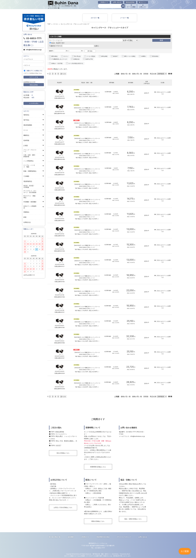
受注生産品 (155, 56)
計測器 (25, 145)
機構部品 (26, 135)
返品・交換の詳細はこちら (133, 519)
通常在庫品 (54, 56)
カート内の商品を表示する (75, 63)
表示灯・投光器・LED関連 (29, 186)
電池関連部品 (27, 181)
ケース (25, 130)
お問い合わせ (117, 2)
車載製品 (26, 212)
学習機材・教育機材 (29, 202)
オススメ (65, 56)
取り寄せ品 (77, 56)
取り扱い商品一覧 (54, 537)
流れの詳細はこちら (63, 453)
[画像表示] (169, 74)
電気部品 (26, 115)
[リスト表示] (171, 74)
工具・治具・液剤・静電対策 (29, 155)
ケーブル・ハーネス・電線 (29, 166)
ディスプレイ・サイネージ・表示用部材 (29, 191)
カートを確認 (131, 7)
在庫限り (143, 56)
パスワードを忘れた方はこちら (32, 73)
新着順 (145, 74)
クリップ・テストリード (29, 150)
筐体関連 (26, 140)
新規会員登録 (130, 2)
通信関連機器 (27, 125)
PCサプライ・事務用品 (29, 196)
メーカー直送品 (91, 56)
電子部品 (26, 120)
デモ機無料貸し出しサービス (59, 59)
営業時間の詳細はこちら (98, 467)
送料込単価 (104, 56)
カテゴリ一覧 (95, 18)
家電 (24, 217)
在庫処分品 (27, 222)
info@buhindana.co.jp (34, 49)
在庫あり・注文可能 (56, 63)
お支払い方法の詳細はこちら (63, 507)
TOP (48, 24)
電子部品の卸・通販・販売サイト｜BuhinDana (105, 554)
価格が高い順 (137, 74)
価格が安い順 (126, 74)
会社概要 (71, 537)
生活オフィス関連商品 (29, 207)
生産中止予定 (89, 59)
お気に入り (142, 7)
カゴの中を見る (33, 103)
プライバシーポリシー (124, 537)
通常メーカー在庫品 (129, 56)
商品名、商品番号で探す (58, 43)
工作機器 (26, 176)
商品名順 (153, 74)
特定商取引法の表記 (103, 537)
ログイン (143, 2)
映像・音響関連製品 (29, 171)
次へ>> (63, 74)
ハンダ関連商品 (28, 161)
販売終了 (115, 56)
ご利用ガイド (104, 2)
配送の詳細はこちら (98, 521)
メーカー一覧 (124, 18)
